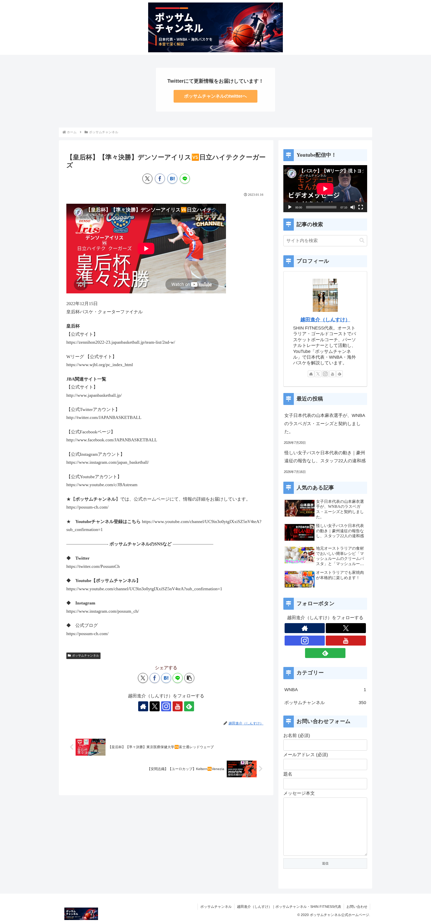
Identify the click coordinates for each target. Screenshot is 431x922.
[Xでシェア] (147, 179)
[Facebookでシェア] (160, 179)
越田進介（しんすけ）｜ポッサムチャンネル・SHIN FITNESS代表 (289, 907)
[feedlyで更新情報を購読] (189, 706)
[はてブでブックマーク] (172, 179)
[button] (189, 678)
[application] (325, 188)
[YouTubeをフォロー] (178, 706)
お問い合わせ (356, 907)
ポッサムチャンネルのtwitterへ (215, 96)
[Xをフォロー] (155, 706)
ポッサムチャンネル (85, 655)
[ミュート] (352, 207)
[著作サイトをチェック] (143, 706)
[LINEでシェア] (185, 179)
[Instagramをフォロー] (166, 706)
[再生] (289, 207)
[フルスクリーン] (360, 207)
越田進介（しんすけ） (325, 319)
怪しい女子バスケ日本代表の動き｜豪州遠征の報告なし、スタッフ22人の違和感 (325, 456)
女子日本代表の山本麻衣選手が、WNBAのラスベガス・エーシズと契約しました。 (324, 423)
